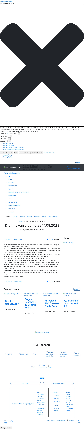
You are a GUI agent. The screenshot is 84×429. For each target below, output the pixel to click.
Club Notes (8, 239)
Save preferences (37, 153)
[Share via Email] (53, 239)
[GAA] (33, 367)
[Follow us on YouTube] (80, 162)
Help (51, 420)
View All (76, 289)
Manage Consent (6, 428)
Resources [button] (11, 208)
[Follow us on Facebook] (77, 162)
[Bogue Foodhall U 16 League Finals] (32, 294)
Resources (40, 414)
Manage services (8, 145)
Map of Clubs (53, 216)
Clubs (44, 216)
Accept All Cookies (7, 153)
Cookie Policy (7, 155)
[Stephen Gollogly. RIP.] (11, 293)
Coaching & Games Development (18, 192)
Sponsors (11, 189)
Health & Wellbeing (14, 205)
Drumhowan (17, 239)
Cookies (71, 420)
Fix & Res (11, 182)
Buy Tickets (25, 383)
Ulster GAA (69, 408)
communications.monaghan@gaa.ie (23, 404)
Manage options (8, 143)
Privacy (61, 420)
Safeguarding (12, 202)
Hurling (29, 216)
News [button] (10, 179)
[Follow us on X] (78, 162)
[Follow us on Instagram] (79, 162)
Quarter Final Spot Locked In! (71, 303)
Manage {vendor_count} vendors (13, 147)
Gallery (15, 216)
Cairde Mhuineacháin (73, 168)
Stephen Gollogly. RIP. (12, 302)
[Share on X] (50, 239)
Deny (15, 153)
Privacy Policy (7, 157)
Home (20, 221)
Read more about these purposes (13, 149)
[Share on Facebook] (48, 239)
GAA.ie (68, 410)
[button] (42, 65)
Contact (10, 212)
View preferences (24, 153)
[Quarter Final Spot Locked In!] (71, 294)
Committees (12, 195)
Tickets (22, 216)
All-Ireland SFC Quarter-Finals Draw (52, 303)
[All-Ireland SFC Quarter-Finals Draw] (51, 294)
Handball (37, 216)
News (38, 392)
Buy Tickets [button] (12, 185)
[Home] (43, 176)
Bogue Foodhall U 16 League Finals (31, 303)
